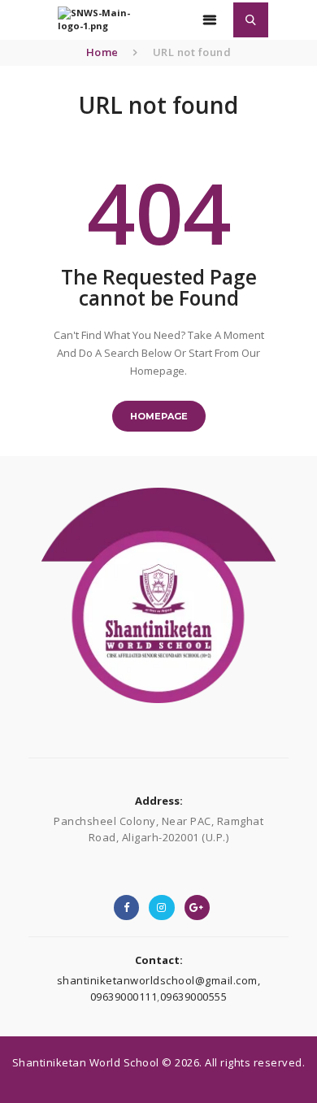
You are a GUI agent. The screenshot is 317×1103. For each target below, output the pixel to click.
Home (102, 52)
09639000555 (194, 996)
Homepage (159, 416)
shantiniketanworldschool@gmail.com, (159, 980)
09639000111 (124, 996)
